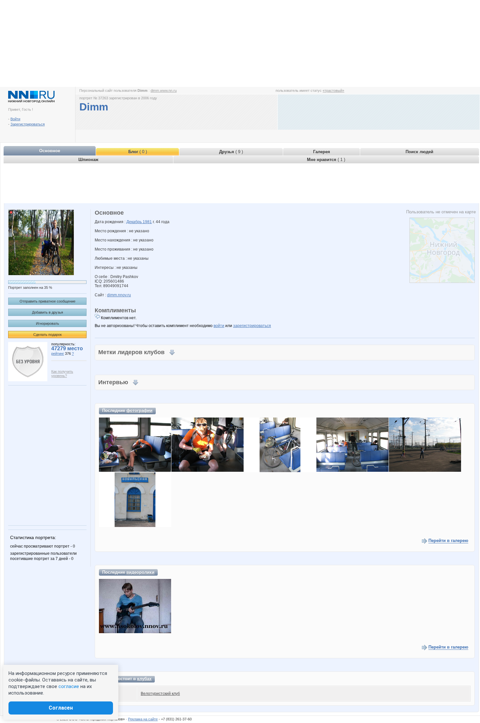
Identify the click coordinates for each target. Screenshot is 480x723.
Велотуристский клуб (160, 693)
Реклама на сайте (143, 719)
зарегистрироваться (252, 325)
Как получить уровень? (62, 374)
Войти (15, 119)
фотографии (139, 410)
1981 (147, 222)
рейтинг (57, 353)
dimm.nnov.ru (119, 295)
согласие (68, 686)
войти (219, 325)
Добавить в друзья (47, 312)
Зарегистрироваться (27, 124)
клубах (144, 678)
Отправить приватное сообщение (47, 301)
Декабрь (134, 222)
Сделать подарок (47, 335)
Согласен (61, 708)
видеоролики (140, 572)
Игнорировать (47, 323)
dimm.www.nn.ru (164, 90)
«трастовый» (333, 90)
